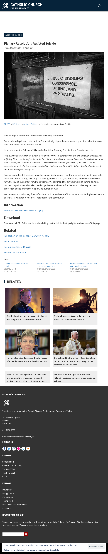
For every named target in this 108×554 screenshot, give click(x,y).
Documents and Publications (14, 504)
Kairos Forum (8, 497)
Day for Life (7, 489)
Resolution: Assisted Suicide (17, 247)
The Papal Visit (8, 469)
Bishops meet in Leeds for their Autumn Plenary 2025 (83, 264)
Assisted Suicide (14, 35)
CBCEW (7, 124)
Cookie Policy (55, 550)
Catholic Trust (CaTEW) (12, 465)
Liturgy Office (8, 493)
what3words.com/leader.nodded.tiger (18, 436)
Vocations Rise (11, 241)
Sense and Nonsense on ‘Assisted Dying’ (24, 210)
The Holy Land (8, 473)
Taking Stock (7, 501)
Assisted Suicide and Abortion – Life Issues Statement (50, 264)
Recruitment (7, 508)
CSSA (4, 476)
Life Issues (16, 124)
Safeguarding (8, 462)
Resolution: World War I (15, 252)
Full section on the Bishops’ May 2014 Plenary (26, 235)
